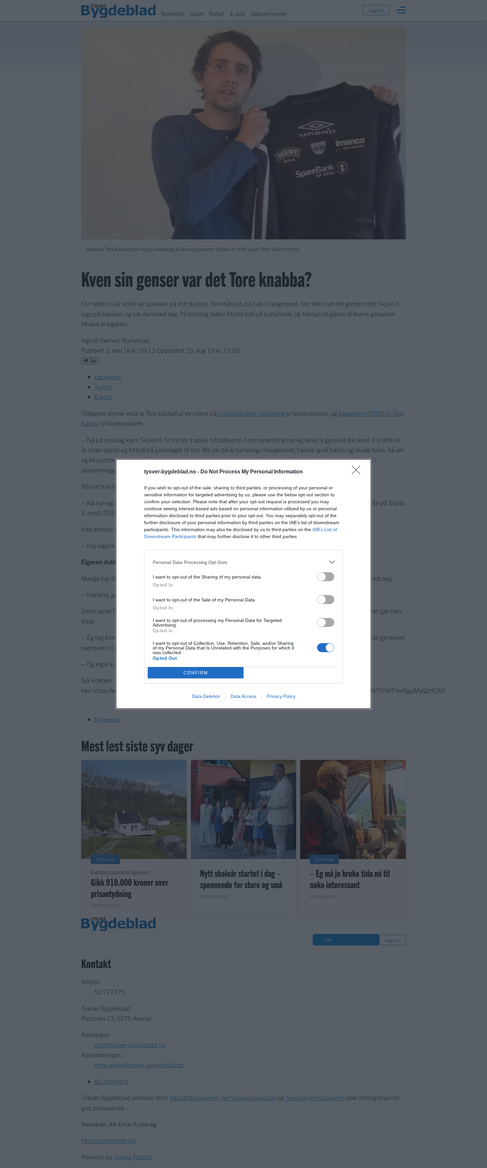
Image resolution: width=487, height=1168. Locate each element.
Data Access (243, 696)
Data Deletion (206, 696)
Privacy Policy (281, 696)
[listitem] (243, 562)
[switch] (325, 576)
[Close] (358, 472)
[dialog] (243, 584)
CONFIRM (196, 672)
